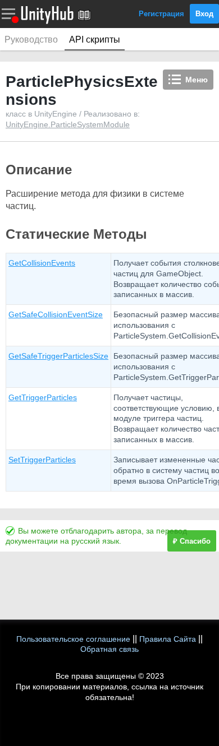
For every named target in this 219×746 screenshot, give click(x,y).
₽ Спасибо (192, 541)
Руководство (31, 39)
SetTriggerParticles (42, 459)
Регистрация (161, 14)
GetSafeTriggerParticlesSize (58, 355)
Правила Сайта (167, 638)
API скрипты (94, 39)
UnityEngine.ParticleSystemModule (68, 124)
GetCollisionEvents (41, 262)
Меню (196, 79)
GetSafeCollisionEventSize (55, 314)
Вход (204, 14)
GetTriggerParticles (42, 397)
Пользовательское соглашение (73, 638)
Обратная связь (109, 649)
